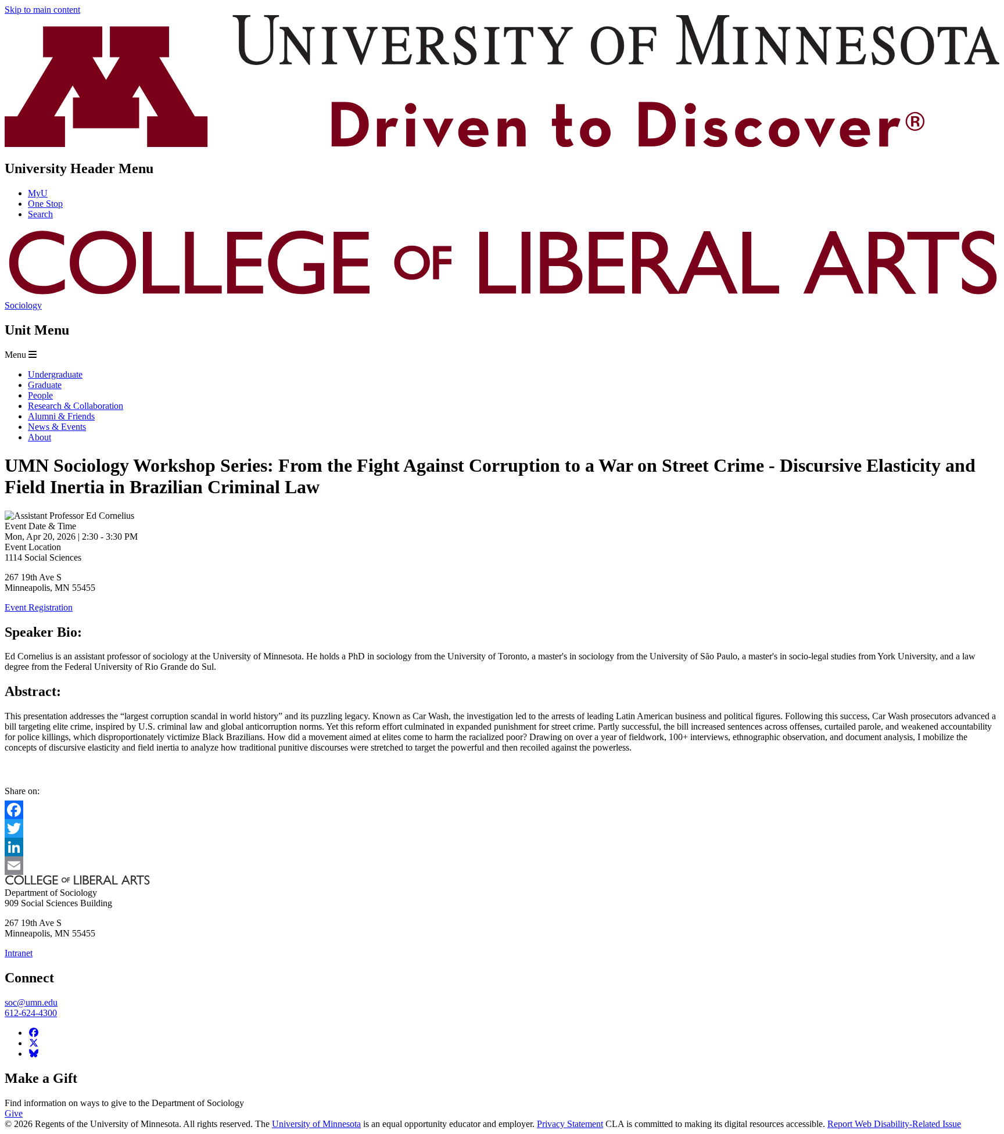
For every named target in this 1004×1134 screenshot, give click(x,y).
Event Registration (39, 607)
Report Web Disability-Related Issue (894, 1124)
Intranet (19, 953)
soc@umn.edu (31, 1002)
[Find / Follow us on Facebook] (34, 1033)
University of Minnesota (316, 1124)
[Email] (502, 865)
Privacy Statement (570, 1124)
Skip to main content (42, 10)
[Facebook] (502, 810)
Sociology (23, 305)
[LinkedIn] (502, 847)
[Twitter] (502, 828)
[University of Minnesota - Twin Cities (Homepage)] (502, 144)
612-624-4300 (31, 1013)
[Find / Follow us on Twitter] (34, 1043)
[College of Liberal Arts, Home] (502, 295)
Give (14, 1113)
